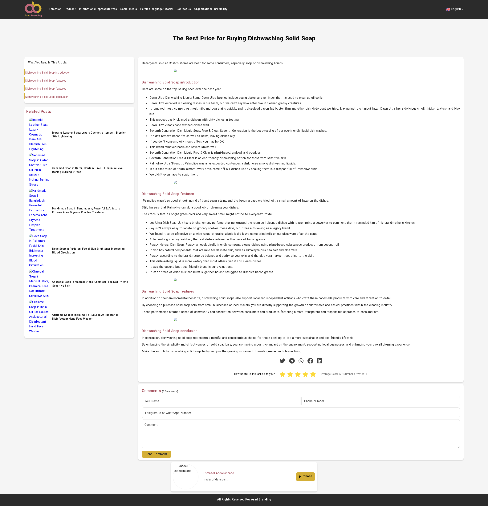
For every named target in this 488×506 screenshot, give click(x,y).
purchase (305, 477)
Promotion (54, 9)
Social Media (128, 9)
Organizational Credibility (210, 9)
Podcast (70, 9)
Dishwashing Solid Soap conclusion (46, 97)
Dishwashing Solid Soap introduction (47, 73)
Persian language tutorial (156, 9)
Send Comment (156, 454)
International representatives (98, 9)
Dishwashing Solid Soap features (45, 81)
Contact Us (184, 9)
